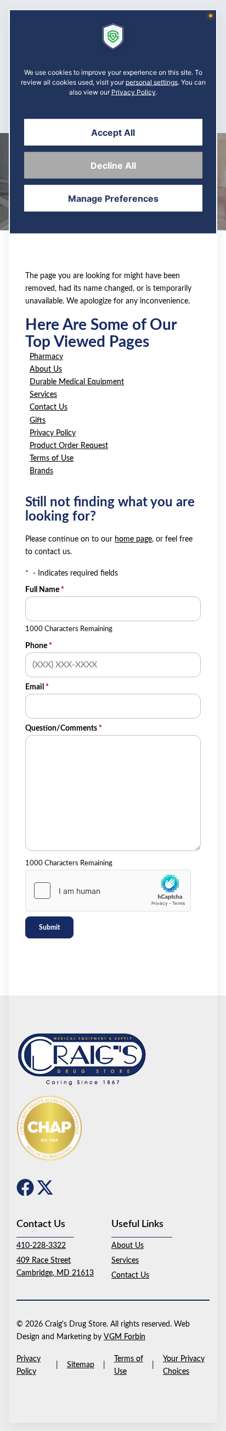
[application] (113, 715)
